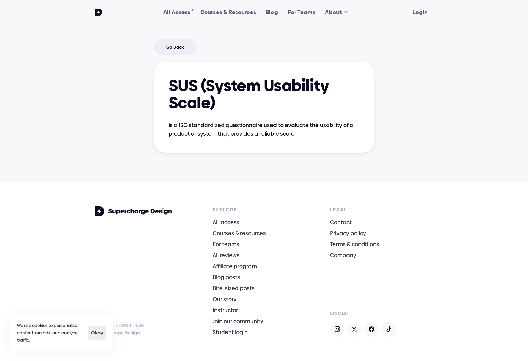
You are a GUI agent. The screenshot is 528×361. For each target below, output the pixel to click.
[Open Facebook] (371, 329)
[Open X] (354, 329)
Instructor (225, 310)
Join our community (238, 321)
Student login (230, 332)
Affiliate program (235, 266)
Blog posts (226, 277)
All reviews (226, 255)
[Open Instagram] (337, 329)
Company (343, 255)
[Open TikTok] (388, 329)
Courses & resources (239, 233)
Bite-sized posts (234, 288)
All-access (226, 222)
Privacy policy (348, 233)
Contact (341, 222)
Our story (225, 299)
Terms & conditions (354, 244)
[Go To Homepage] (98, 12)
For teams (226, 244)
